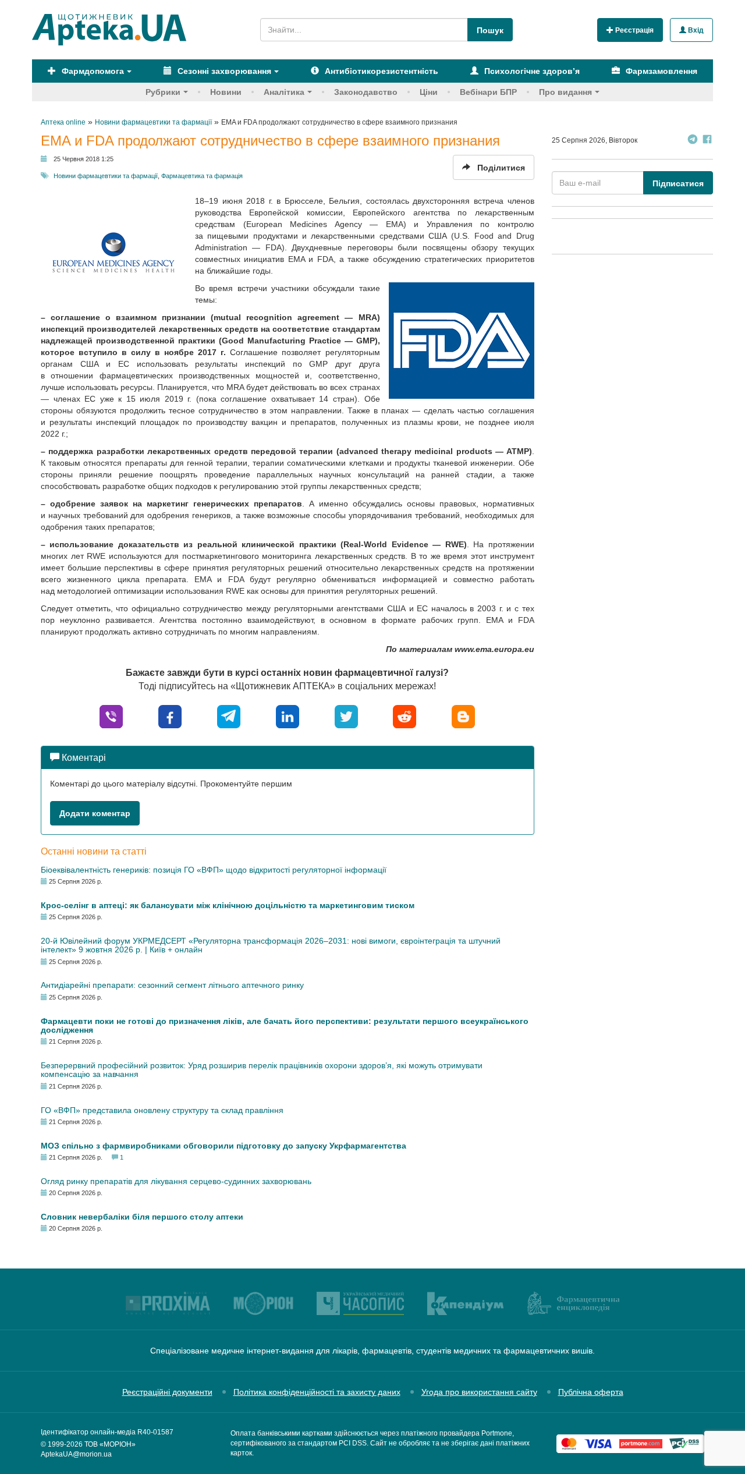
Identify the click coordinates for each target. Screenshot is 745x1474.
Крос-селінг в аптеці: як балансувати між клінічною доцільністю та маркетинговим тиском (227, 905)
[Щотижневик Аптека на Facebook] (707, 140)
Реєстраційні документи (167, 1392)
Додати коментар (94, 813)
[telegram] (228, 716)
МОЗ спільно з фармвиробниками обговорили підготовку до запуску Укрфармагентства (223, 1145)
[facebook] (170, 716)
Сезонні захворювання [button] (223, 71)
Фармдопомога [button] (91, 71)
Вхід (695, 30)
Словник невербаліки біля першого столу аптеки (142, 1216)
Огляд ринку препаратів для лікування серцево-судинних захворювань (176, 1181)
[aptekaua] (463, 716)
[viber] (111, 716)
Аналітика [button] (284, 92)
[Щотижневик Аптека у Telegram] (692, 140)
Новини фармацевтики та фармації (106, 175)
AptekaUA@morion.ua (76, 1454)
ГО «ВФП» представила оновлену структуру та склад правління (162, 1110)
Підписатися (678, 183)
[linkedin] (287, 716)
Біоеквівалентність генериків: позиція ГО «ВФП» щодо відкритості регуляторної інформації (213, 869)
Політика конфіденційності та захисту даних (316, 1392)
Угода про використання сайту (479, 1392)
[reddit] (404, 716)
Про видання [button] (565, 92)
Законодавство (366, 92)
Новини (226, 92)
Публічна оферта (590, 1392)
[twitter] (346, 716)
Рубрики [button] (163, 92)
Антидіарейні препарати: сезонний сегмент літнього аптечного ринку (172, 985)
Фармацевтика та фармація (202, 175)
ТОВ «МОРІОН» (110, 1444)
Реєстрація (633, 30)
